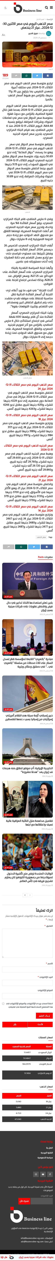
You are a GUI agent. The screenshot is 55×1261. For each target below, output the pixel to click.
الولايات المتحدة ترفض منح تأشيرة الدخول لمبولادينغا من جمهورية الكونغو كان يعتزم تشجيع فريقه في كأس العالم (29, 877)
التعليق (48, 926)
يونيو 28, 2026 (46, 885)
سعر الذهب (41, 537)
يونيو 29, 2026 (46, 829)
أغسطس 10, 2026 (45, 723)
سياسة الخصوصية (45, 1157)
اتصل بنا (49, 1148)
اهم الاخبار (40, 19)
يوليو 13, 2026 (46, 776)
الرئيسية (50, 19)
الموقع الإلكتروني (45, 990)
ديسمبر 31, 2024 (39, 37)
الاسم (49, 963)
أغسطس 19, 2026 (45, 671)
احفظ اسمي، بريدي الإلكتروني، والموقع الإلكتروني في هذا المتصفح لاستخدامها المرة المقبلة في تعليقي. (29, 1005)
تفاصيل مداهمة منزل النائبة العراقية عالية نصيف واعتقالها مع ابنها (29, 823)
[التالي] (25, 895)
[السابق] (30, 895)
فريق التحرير (33, 33)
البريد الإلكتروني (45, 977)
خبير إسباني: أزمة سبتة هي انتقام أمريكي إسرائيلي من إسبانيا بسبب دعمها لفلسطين (29, 717)
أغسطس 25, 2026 (45, 614)
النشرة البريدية (47, 1152)
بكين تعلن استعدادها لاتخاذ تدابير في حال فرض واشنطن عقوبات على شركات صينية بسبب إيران (30, 606)
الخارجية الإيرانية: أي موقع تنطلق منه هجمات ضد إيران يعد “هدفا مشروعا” (27, 770)
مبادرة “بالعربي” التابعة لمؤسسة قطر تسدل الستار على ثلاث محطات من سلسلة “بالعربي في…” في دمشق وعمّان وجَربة (28, 663)
